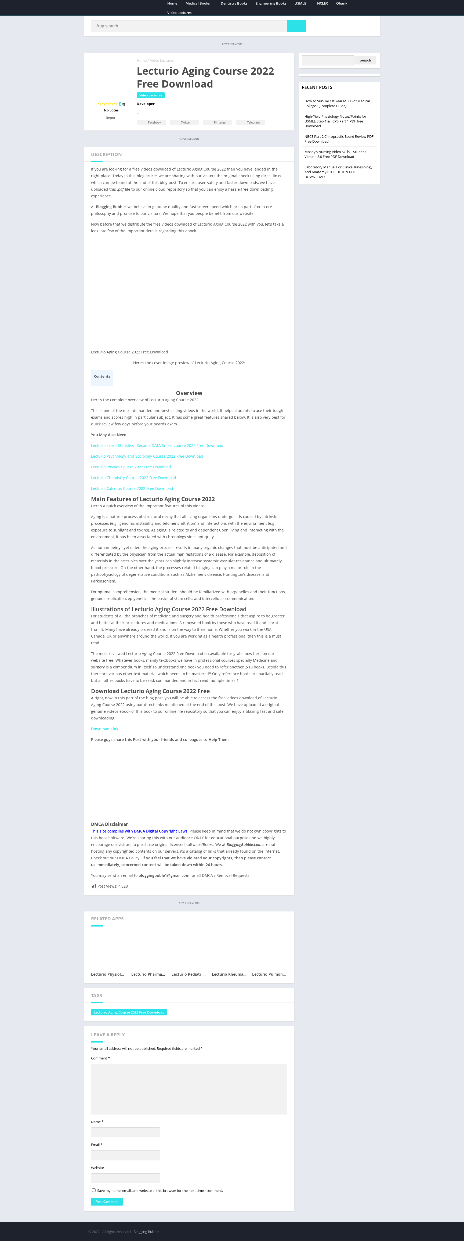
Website (97, 1167)
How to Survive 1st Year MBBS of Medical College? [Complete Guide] (337, 103)
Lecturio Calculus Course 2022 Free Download (132, 488)
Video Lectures (179, 12)
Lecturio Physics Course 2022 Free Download (131, 466)
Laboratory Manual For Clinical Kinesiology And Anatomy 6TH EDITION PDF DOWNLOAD (338, 172)
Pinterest (219, 122)
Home (142, 60)
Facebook (154, 122)
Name (97, 1121)
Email (96, 1144)
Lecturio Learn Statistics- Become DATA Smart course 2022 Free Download (157, 445)
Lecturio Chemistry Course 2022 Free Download (133, 477)
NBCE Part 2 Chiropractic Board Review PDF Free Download (339, 139)
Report (111, 117)
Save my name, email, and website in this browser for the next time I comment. (160, 1190)
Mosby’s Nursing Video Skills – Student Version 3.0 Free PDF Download (335, 154)
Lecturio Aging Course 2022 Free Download (129, 1012)
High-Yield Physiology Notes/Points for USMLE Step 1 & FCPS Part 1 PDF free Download (335, 121)
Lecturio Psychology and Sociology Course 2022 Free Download (147, 456)
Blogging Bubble (146, 1231)
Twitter (185, 122)
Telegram (253, 122)
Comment (100, 1058)
